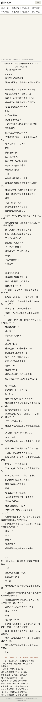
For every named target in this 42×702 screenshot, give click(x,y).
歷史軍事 (36, 8)
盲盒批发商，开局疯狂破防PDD (14, 675)
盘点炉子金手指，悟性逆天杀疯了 (15, 689)
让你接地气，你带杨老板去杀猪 (21, 661)
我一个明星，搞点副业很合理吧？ (23, 59)
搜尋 (38, 2)
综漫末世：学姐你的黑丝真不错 (14, 692)
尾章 (31, 658)
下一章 (25, 658)
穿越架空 (15, 12)
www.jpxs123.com (21, 700)
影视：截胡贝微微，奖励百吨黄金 (15, 684)
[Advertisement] (21, 36)
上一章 (11, 658)
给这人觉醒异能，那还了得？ (20, 664)
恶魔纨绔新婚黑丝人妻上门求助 (14, 672)
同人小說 (36, 12)
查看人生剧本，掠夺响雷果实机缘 (15, 686)
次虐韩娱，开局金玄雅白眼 (12, 669)
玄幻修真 (25, 8)
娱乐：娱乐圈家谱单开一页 (12, 678)
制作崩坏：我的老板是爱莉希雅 (14, 681)
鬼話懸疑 (25, 12)
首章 (6, 658)
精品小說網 (6, 2)
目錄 (36, 658)
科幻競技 (5, 12)
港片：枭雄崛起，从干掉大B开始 (14, 695)
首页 (2, 59)
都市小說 (15, 8)
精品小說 (5, 8)
